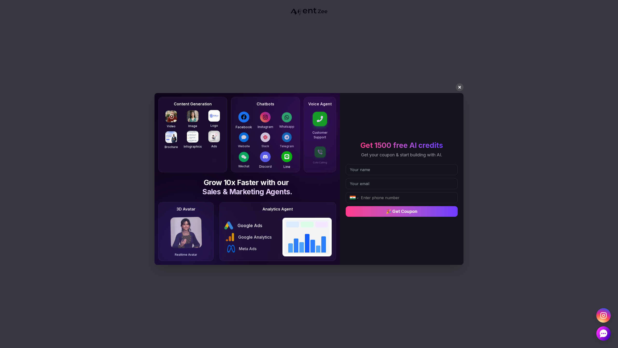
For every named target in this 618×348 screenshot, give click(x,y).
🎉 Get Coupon (401, 211)
